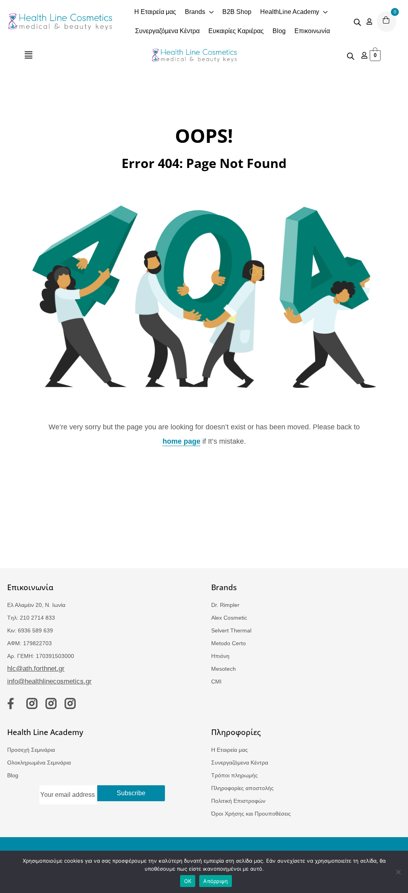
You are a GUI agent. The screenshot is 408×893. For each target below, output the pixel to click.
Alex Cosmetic (229, 617)
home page (181, 441)
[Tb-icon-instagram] (31, 703)
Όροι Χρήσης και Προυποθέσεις (251, 813)
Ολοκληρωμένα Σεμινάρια (39, 762)
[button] (28, 55)
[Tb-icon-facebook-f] (12, 703)
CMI (216, 681)
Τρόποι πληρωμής (234, 775)
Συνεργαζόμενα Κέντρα (239, 762)
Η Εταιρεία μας (229, 750)
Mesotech (223, 669)
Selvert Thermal (231, 630)
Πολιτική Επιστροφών (238, 801)
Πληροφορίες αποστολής (242, 788)
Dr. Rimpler (225, 605)
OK (188, 881)
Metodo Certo (228, 643)
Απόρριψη (215, 881)
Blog (12, 775)
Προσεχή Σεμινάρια (31, 750)
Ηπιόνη (220, 656)
